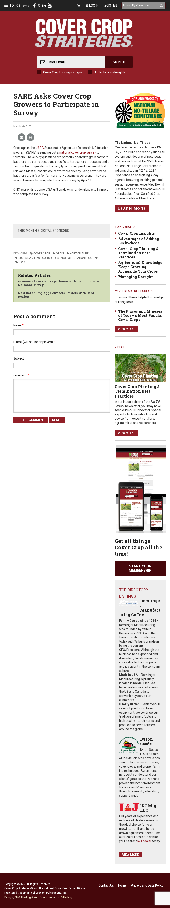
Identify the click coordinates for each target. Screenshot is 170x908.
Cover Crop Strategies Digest (63, 72)
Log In (93, 5)
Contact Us (106, 885)
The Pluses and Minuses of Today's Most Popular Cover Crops (140, 315)
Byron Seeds (146, 741)
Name (18, 325)
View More (126, 329)
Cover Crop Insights (136, 233)
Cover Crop (41, 253)
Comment (21, 375)
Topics (15, 5)
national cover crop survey (77, 152)
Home (122, 885)
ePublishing (65, 897)
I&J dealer (144, 841)
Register (110, 5)
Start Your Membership (140, 568)
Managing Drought (135, 276)
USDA (40, 148)
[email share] (21, 137)
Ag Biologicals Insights (109, 72)
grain (60, 253)
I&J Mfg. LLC (148, 808)
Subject (18, 358)
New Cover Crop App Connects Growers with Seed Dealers (56, 294)
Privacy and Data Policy (147, 885)
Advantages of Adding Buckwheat (138, 240)
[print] (30, 137)
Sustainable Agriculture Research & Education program (58, 258)
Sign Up (119, 62)
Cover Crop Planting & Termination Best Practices (138, 252)
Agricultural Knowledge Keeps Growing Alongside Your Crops (140, 266)
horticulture (79, 253)
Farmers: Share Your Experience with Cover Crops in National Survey (58, 283)
